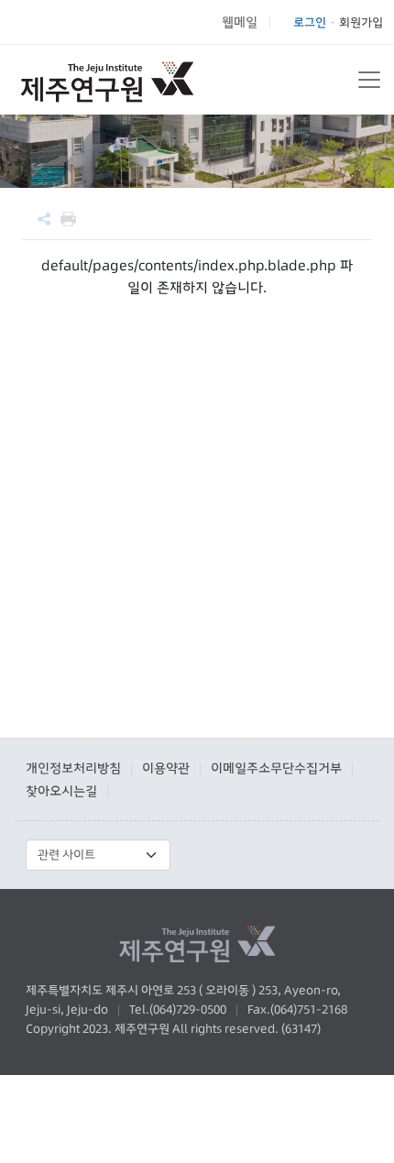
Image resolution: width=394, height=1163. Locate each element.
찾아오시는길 (61, 791)
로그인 (309, 22)
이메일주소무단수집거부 (276, 768)
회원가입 (361, 22)
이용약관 (166, 768)
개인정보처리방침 (73, 768)
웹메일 (239, 22)
